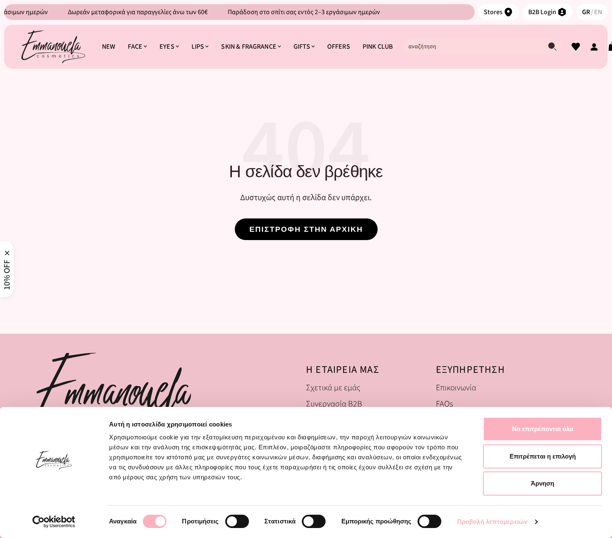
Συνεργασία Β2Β (334, 403)
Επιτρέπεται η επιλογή (543, 456)
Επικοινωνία (456, 387)
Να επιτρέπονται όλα (542, 428)
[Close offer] (7, 253)
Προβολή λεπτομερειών (492, 521)
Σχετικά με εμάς (333, 387)
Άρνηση (542, 483)
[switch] (237, 521)
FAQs (444, 403)
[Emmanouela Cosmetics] (53, 47)
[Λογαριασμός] (594, 46)
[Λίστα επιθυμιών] (576, 46)
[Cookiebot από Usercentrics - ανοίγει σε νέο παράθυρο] (53, 522)
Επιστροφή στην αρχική (306, 229)
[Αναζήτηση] (552, 46)
